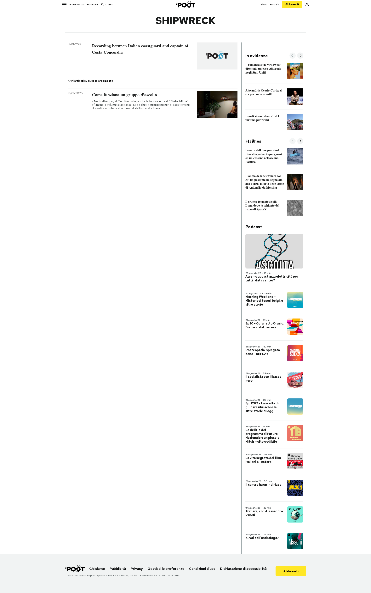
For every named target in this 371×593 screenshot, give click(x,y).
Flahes (253, 141)
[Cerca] (102, 4)
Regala (274, 4)
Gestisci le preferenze (165, 568)
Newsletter (77, 4)
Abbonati (292, 4)
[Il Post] (185, 4)
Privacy (137, 568)
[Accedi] (307, 4)
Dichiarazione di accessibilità (243, 568)
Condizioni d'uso (202, 568)
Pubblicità (118, 568)
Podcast (92, 4)
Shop (264, 4)
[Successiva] (300, 56)
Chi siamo (97, 568)
